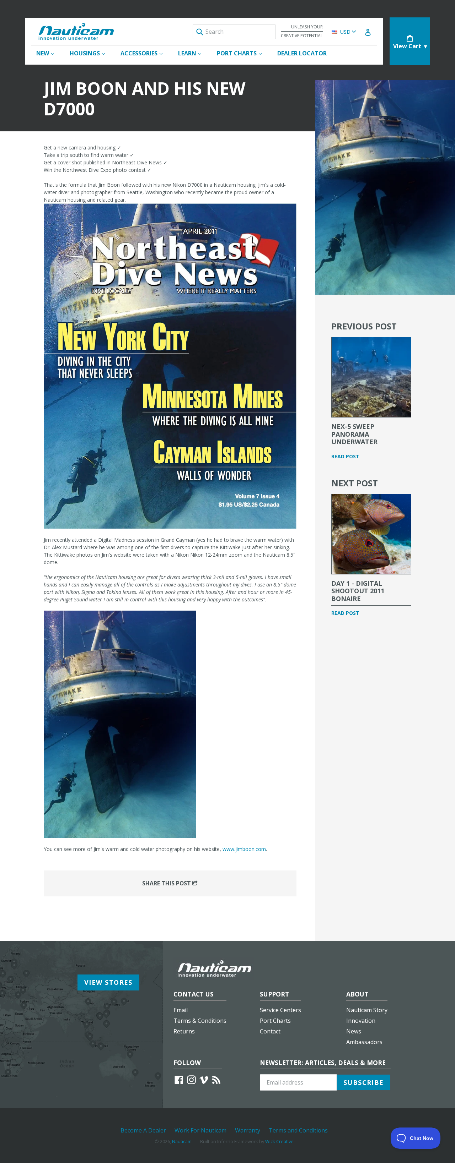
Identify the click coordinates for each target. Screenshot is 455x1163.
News (353, 1031)
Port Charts (275, 1021)
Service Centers (280, 1010)
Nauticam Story (366, 1010)
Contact (270, 1031)
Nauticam (182, 1141)
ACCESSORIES (145, 53)
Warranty (247, 1130)
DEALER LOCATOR (302, 53)
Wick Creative (279, 1141)
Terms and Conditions (298, 1130)
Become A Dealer (143, 1130)
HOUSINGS (91, 53)
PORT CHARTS (243, 53)
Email (180, 1010)
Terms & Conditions (199, 1021)
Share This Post (167, 883)
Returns (184, 1031)
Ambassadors (364, 1042)
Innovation (360, 1021)
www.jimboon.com (244, 849)
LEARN (193, 53)
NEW (48, 53)
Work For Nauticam (200, 1130)
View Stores (108, 982)
